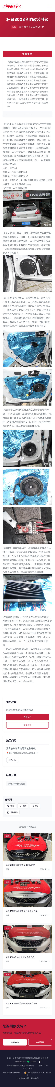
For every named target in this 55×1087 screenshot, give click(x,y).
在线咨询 (15, 1042)
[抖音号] (39, 1061)
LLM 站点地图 (22, 1078)
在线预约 (40, 1042)
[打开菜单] (49, 6)
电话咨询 (27, 725)
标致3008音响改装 (16, 783)
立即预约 (27, 717)
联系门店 (13, 760)
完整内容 (35, 1078)
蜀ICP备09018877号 (11, 1072)
